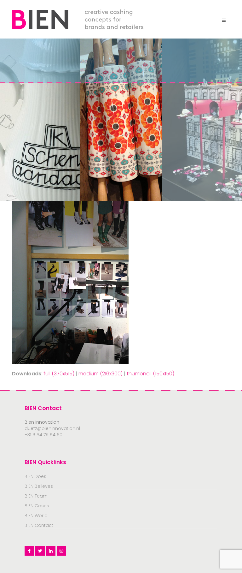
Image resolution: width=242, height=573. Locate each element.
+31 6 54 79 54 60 (43, 435)
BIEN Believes (39, 486)
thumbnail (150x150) (150, 373)
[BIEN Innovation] (77, 18)
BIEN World (36, 515)
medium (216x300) (100, 373)
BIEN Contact (39, 525)
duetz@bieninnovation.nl (52, 428)
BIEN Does (35, 476)
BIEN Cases (37, 506)
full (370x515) (58, 373)
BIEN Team (36, 496)
